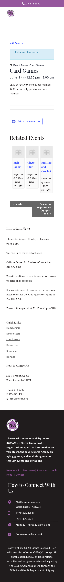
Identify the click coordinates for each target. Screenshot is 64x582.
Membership (13, 327)
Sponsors (11, 351)
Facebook (26, 280)
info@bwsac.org (18, 398)
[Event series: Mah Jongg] (21, 186)
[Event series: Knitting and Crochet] (48, 190)
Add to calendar (27, 121)
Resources (12, 345)
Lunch (17, 204)
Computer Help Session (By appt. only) (43, 209)
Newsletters (13, 333)
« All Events (16, 43)
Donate (10, 356)
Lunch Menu (13, 339)
